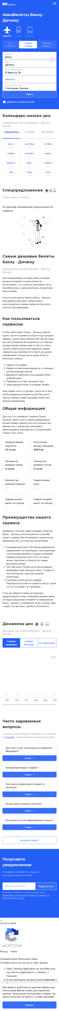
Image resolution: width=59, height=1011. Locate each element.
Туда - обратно (11, 44)
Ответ (28, 758)
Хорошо (29, 1005)
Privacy (4, 951)
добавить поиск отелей (20, 102)
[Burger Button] (54, 4)
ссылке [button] (10, 737)
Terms (13, 951)
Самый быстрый (29, 643)
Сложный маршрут (46, 44)
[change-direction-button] (51, 59)
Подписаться (46, 886)
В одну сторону (28, 44)
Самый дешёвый (11, 643)
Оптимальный (47, 643)
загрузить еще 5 (29, 840)
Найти (29, 94)
